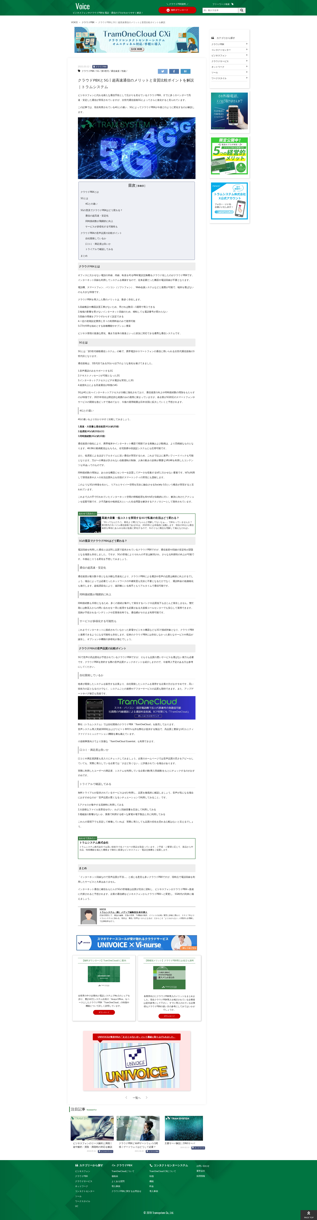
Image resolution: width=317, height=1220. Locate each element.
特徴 (151, 1176)
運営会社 (200, 1171)
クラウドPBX (88, 22)
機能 (151, 1181)
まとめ (84, 256)
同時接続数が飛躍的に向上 (99, 221)
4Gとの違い (91, 204)
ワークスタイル (219, 78)
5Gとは (84, 198)
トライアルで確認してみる (99, 249)
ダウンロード (104, 1012)
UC (76, 1206)
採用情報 (200, 1176)
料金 (151, 1186)
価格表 (115, 1176)
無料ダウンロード (179, 10)
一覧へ (137, 1098)
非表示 (141, 186)
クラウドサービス (220, 61)
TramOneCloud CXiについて (162, 1171)
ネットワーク (199, 1148)
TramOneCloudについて (123, 1171)
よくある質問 (118, 1181)
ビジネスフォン (107, 1151)
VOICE (74, 22)
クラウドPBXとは (90, 192)
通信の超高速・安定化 (96, 215)
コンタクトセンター (221, 50)
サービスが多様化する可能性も (101, 226)
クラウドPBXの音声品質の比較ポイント (101, 233)
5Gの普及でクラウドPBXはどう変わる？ (102, 210)
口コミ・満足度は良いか (98, 244)
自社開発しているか (95, 238)
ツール (214, 73)
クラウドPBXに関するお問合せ (126, 1191)
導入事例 (116, 1186)
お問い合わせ (202, 1166)
